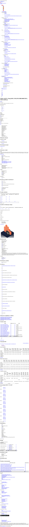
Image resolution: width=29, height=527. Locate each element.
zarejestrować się (4, 526)
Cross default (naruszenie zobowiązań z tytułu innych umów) (8, 265)
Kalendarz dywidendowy (7, 31)
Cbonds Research (4, 507)
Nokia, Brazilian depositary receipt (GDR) (6, 162)
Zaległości (3, 485)
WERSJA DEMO (5, 84)
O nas (2, 88)
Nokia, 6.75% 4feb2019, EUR (4, 336)
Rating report (10, 446)
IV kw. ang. (4, 392)
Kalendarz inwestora (7, 21)
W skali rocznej (3, 345)
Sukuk (5, 23)
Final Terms (3, 140)
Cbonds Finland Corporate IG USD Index (5, 318)
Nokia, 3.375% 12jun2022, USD (4, 328)
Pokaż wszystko (2, 154)
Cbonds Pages (3, 477)
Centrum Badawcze (7, 64)
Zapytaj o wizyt (5, 87)
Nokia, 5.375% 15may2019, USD (4, 335)
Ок (0, 525)
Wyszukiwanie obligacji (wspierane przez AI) (10, 19)
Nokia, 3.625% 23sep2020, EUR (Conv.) (5, 333)
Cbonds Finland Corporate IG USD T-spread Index (6, 319)
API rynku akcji (6, 79)
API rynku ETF (6, 80)
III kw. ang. (4, 391)
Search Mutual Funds (7, 36)
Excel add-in (6, 69)
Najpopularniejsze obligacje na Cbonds (6, 479)
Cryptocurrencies (6, 43)
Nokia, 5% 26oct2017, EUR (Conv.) (4, 334)
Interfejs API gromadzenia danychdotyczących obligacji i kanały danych (9, 77)
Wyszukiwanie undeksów (7, 42)
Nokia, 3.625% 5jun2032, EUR (4, 324)
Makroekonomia (3, 501)
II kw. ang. (4, 390)
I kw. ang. (4, 387)
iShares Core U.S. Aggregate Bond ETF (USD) (5, 465)
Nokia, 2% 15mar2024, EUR (3, 331)
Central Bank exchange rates (8, 44)
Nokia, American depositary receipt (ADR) (6, 161)
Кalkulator (3, 513)
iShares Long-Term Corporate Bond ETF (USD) (6, 471)
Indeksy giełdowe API (7, 81)
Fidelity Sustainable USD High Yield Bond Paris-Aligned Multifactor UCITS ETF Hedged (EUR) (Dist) (12, 469)
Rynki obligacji (6, 49)
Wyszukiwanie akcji (7, 30)
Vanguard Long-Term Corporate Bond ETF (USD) (6, 464)
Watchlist (6, 70)
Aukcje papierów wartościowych (5, 487)
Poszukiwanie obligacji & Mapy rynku (6, 474)
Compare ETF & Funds (7, 37)
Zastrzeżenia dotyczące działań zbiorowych (6, 310)
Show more (1, 357)
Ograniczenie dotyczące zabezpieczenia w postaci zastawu (8, 282)
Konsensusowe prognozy (7, 51)
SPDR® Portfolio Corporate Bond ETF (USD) (5, 470)
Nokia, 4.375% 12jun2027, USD (4, 329)
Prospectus (3, 143)
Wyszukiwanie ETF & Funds (5, 503)
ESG (5, 22)
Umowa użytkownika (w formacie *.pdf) (6, 521)
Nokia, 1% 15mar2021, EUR (3, 330)
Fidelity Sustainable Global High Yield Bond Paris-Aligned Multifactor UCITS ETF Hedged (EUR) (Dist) (12, 467)
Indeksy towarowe (7, 56)
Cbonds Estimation (4, 476)
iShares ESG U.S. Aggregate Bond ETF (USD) (5, 466)
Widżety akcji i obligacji (4, 492)
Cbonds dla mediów (7, 65)
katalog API (6, 78)
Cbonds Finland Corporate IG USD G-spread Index (6, 317)
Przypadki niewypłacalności (5, 303)
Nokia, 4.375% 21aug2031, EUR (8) (4, 325)
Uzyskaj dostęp (2, 224)
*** (2, 107)
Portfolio (5, 13)
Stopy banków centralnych (8, 45)
